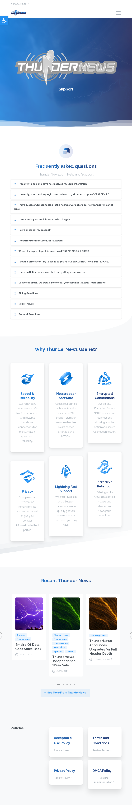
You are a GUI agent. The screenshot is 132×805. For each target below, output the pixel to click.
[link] (4, 20)
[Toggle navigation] (118, 13)
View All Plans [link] (18, 3)
